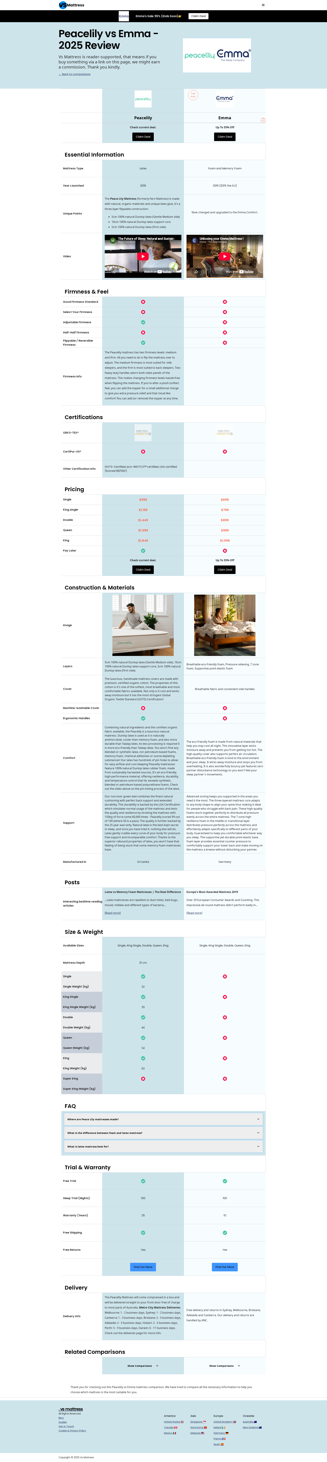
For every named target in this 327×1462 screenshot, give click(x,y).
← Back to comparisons (74, 74)
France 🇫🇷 (219, 1438)
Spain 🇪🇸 (219, 1444)
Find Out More (143, 1267)
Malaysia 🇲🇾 (197, 1433)
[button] (263, 5)
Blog (61, 1418)
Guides (63, 1422)
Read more (113, 913)
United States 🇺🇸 (174, 1421)
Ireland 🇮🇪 (219, 1427)
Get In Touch (66, 1426)
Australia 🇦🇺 (250, 1421)
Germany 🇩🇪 (221, 1433)
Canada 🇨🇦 (170, 1427)
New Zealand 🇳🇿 (252, 1427)
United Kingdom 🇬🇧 (225, 1421)
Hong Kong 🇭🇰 (198, 1427)
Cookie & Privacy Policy (72, 1430)
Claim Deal (198, 16)
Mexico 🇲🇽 (170, 1433)
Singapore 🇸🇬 (198, 1421)
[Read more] (194, 913)
